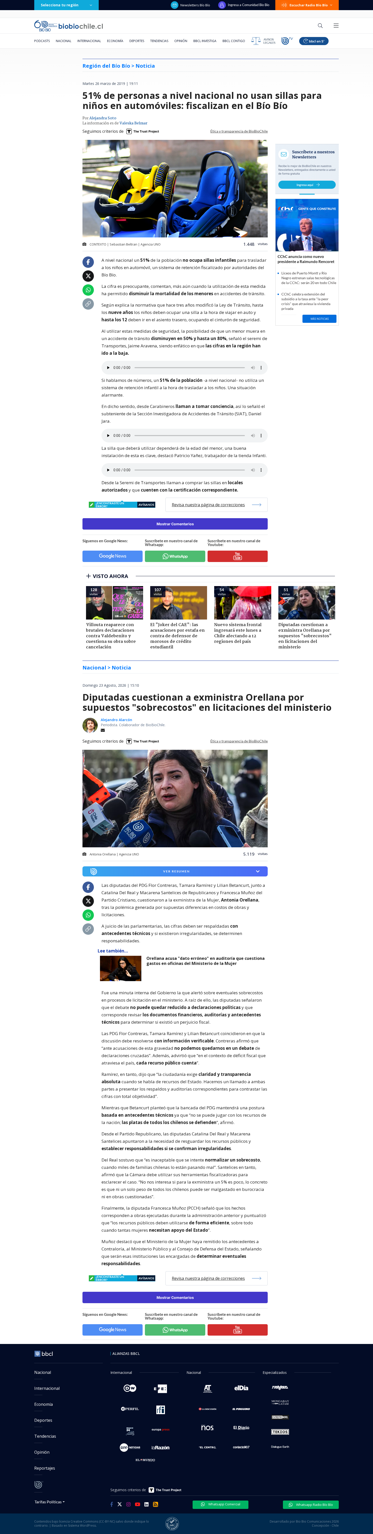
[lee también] (122, 968)
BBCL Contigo (234, 41)
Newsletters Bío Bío (195, 5)
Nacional (63, 41)
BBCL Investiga (204, 41)
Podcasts (42, 41)
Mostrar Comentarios (175, 524)
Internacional (89, 41)
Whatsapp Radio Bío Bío (314, 1504)
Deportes (136, 41)
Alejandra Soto (102, 118)
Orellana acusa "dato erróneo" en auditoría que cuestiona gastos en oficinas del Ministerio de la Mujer (205, 961)
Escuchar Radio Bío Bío (309, 5)
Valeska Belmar (133, 123)
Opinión (180, 41)
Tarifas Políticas (48, 1501)
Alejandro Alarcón (116, 719)
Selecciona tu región (59, 5)
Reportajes (44, 1468)
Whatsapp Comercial (224, 1504)
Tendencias (159, 41)
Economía (115, 41)
